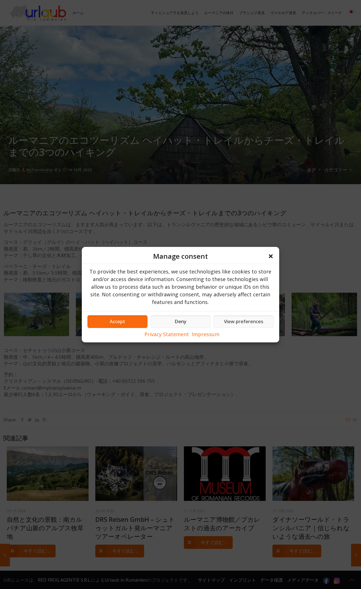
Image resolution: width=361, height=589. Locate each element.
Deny (180, 321)
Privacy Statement (166, 334)
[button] (271, 256)
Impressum (205, 334)
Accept (117, 321)
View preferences (243, 321)
